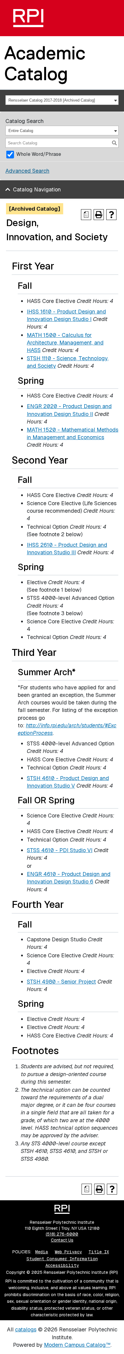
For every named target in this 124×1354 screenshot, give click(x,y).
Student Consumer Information (62, 1258)
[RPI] (28, 18)
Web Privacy (68, 1252)
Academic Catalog (44, 63)
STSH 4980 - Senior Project (61, 981)
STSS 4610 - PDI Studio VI (59, 850)
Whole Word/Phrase (38, 154)
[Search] (114, 143)
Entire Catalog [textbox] (20, 130)
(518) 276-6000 (62, 1234)
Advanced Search (27, 170)
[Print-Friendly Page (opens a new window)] (99, 214)
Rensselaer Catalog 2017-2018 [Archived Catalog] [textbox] (51, 100)
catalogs (25, 1329)
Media (41, 1252)
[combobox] (62, 100)
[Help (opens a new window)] (111, 214)
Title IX (98, 1252)
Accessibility (62, 1265)
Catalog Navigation (37, 189)
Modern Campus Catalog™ (77, 1344)
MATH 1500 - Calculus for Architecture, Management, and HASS (65, 343)
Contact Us (62, 1240)
